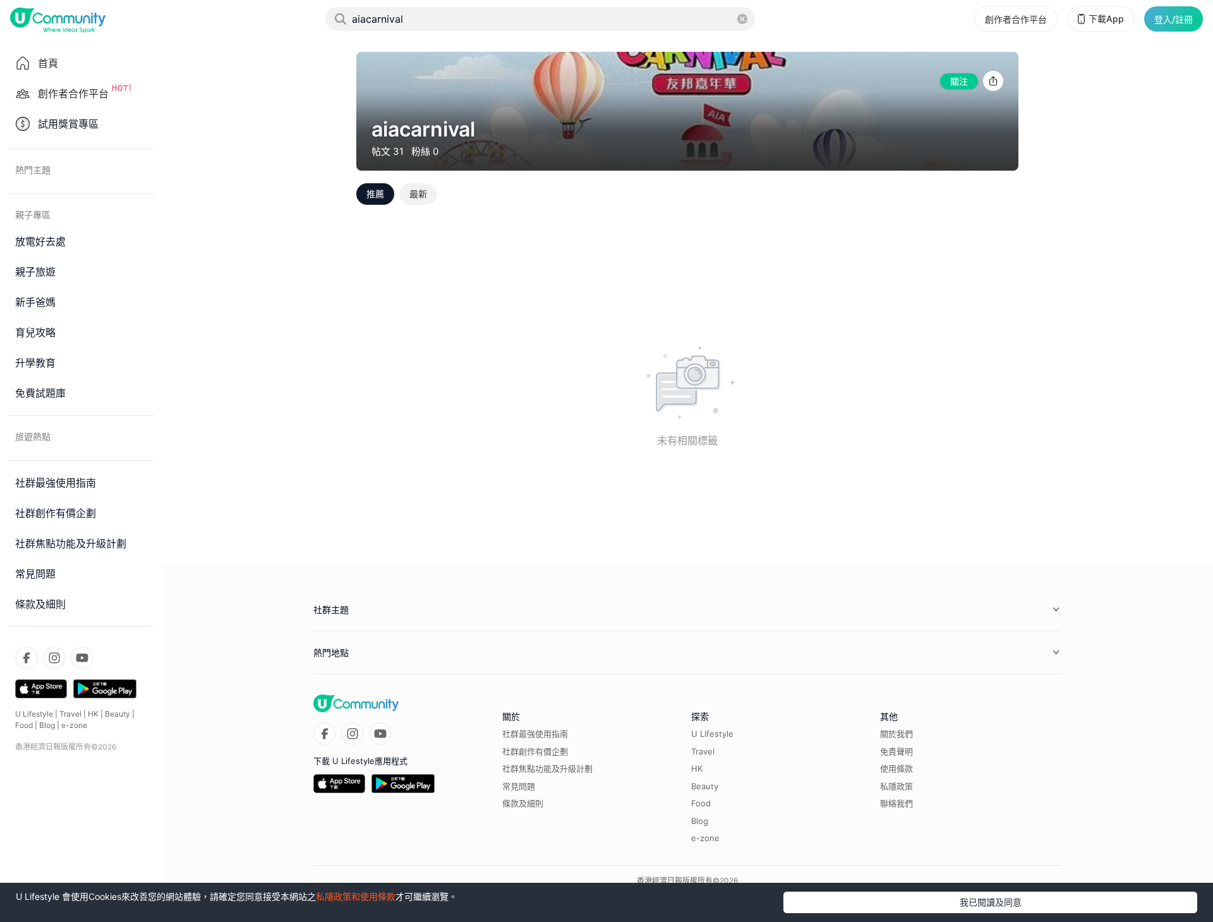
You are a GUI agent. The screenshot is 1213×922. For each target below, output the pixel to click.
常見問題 (518, 786)
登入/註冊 (1173, 19)
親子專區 (33, 214)
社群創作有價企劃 (535, 751)
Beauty (117, 714)
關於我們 (896, 734)
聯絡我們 (896, 803)
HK (93, 714)
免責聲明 (896, 751)
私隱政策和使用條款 (355, 896)
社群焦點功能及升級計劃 (547, 768)
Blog (47, 725)
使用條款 (896, 768)
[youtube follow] (82, 657)
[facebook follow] (26, 657)
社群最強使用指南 (535, 734)
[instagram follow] (54, 657)
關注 (959, 81)
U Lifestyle (34, 714)
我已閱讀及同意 (991, 902)
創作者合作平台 (1016, 19)
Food (24, 725)
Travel (70, 714)
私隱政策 (896, 786)
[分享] (993, 81)
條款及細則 (522, 803)
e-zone (74, 725)
